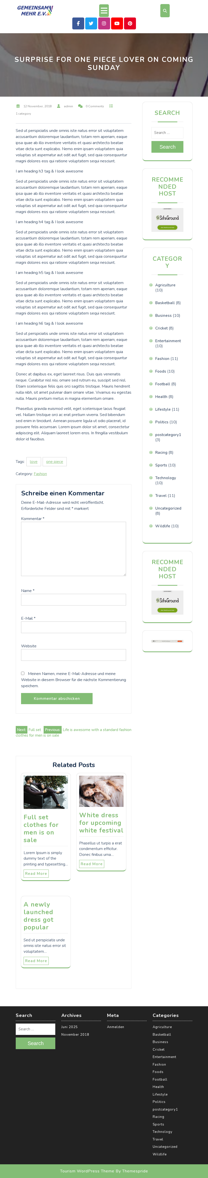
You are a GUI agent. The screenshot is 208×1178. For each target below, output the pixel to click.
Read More (36, 873)
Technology (165, 477)
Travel (161, 495)
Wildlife (162, 526)
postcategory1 (168, 434)
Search (168, 147)
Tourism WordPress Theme (87, 1171)
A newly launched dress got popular (39, 916)
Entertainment (168, 340)
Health (161, 396)
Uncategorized (168, 508)
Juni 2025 (69, 1027)
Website (29, 646)
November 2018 (75, 1034)
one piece (54, 461)
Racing (161, 452)
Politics (161, 422)
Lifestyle (163, 409)
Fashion (40, 473)
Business (163, 315)
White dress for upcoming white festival (101, 823)
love (34, 461)
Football (162, 384)
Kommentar (32, 519)
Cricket (161, 328)
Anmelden (115, 1027)
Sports (161, 465)
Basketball (165, 302)
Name (27, 591)
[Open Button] (104, 10)
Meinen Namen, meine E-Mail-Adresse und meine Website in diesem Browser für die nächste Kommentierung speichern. (73, 680)
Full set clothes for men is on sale (41, 828)
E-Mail (28, 618)
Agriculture (165, 285)
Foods (160, 371)
